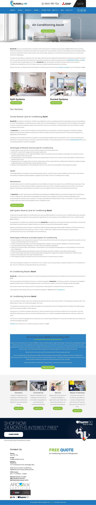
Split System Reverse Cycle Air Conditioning (31, 210)
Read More (18, 408)
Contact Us (68, 10)
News (62, 10)
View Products (16, 103)
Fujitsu (76, 60)
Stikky (51, 502)
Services (12, 10)
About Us (55, 10)
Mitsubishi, (71, 60)
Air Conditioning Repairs (23, 271)
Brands (36, 10)
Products (28, 10)
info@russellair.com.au (17, 459)
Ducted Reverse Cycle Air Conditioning (29, 116)
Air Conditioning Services (23, 296)
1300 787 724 (51, 3)
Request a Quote (48, 31)
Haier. (83, 60)
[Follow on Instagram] (84, 10)
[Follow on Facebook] (78, 10)
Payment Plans (46, 10)
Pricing (20, 10)
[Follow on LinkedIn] (81, 10)
